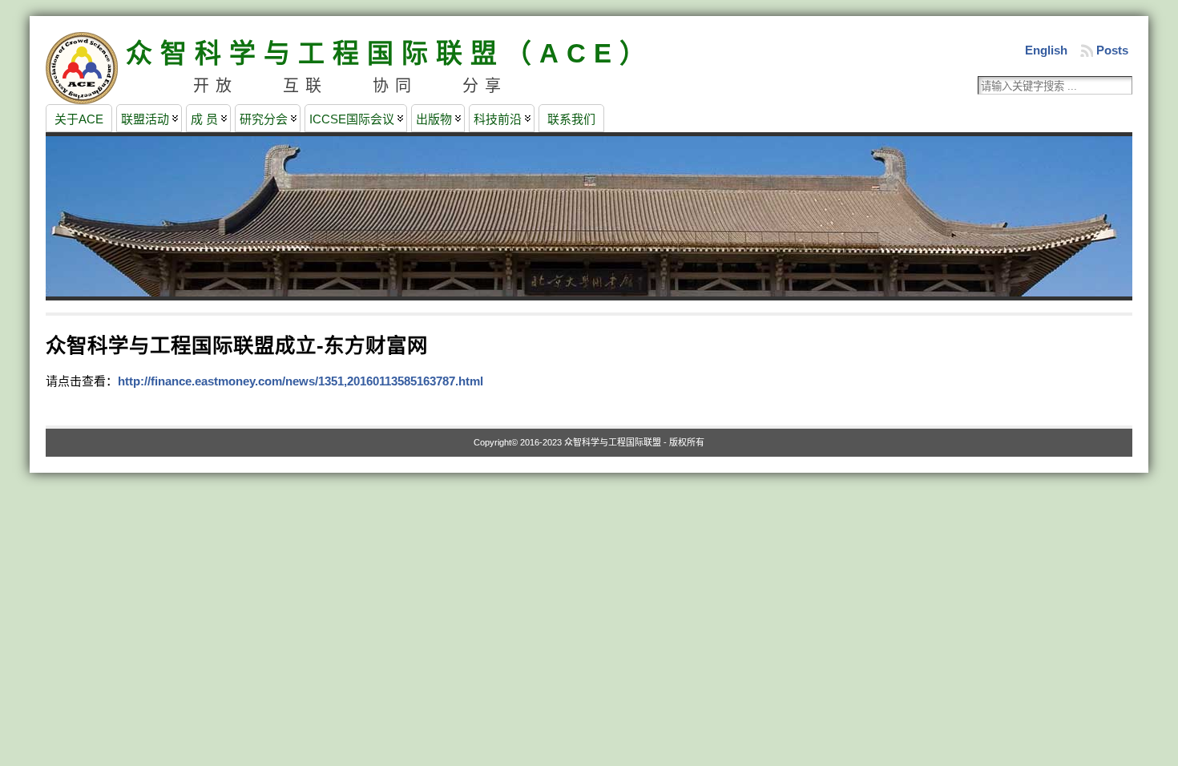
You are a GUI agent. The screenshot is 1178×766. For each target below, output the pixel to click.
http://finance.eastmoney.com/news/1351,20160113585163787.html (300, 381)
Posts (1112, 50)
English (1046, 50)
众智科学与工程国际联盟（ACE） (390, 53)
